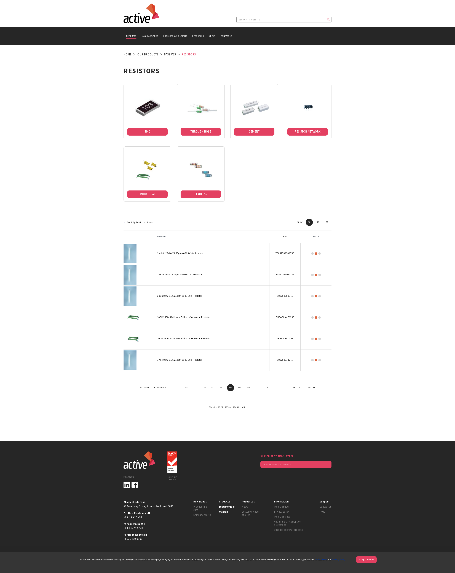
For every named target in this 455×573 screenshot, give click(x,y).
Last (309, 387)
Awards (223, 512)
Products (131, 36)
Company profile (202, 515)
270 (204, 387)
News (245, 506)
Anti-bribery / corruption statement (287, 523)
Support (325, 501)
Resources (198, 36)
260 (186, 387)
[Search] (328, 20)
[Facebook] (135, 484)
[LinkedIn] (127, 484)
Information (281, 501)
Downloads (200, 501)
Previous (158, 387)
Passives (170, 54)
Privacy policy (281, 511)
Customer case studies (250, 513)
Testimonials (227, 506)
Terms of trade (282, 516)
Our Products (147, 54)
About (212, 36)
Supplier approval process (288, 530)
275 (248, 387)
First (144, 387)
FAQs (322, 511)
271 (213, 387)
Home (128, 54)
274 (239, 387)
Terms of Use (321, 559)
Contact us (325, 506)
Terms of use (281, 506)
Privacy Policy (339, 559)
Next (295, 387)
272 (222, 387)
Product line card (200, 508)
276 (266, 387)
